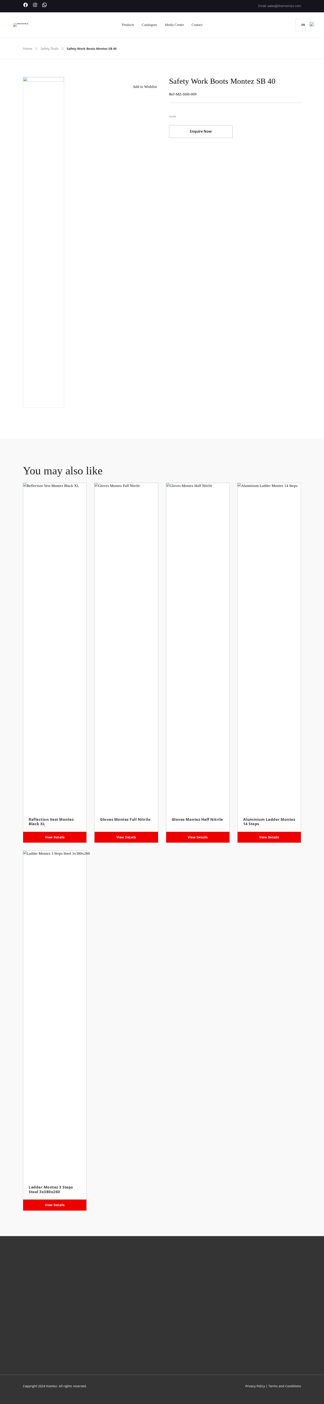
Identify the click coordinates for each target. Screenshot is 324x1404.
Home (27, 48)
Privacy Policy (255, 1386)
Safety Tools (49, 48)
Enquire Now (201, 131)
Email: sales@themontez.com (279, 6)
